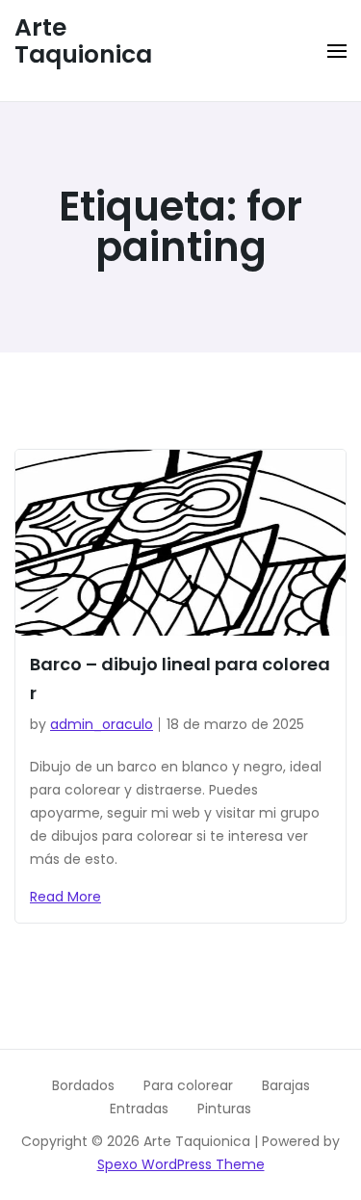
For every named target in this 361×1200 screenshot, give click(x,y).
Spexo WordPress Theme (181, 1164)
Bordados (83, 1085)
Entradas (139, 1108)
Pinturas (224, 1108)
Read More (65, 896)
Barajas (286, 1085)
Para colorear (188, 1085)
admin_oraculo (101, 724)
